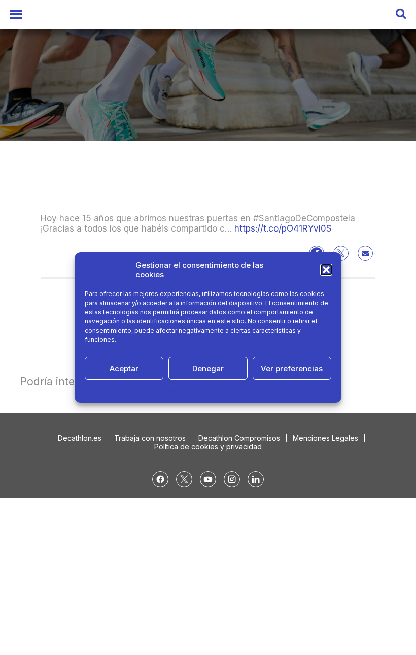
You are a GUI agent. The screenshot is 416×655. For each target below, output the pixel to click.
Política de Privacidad (219, 391)
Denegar (208, 368)
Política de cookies (153, 391)
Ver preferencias (292, 368)
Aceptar (124, 368)
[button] (326, 270)
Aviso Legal (274, 391)
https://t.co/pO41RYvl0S (283, 228)
